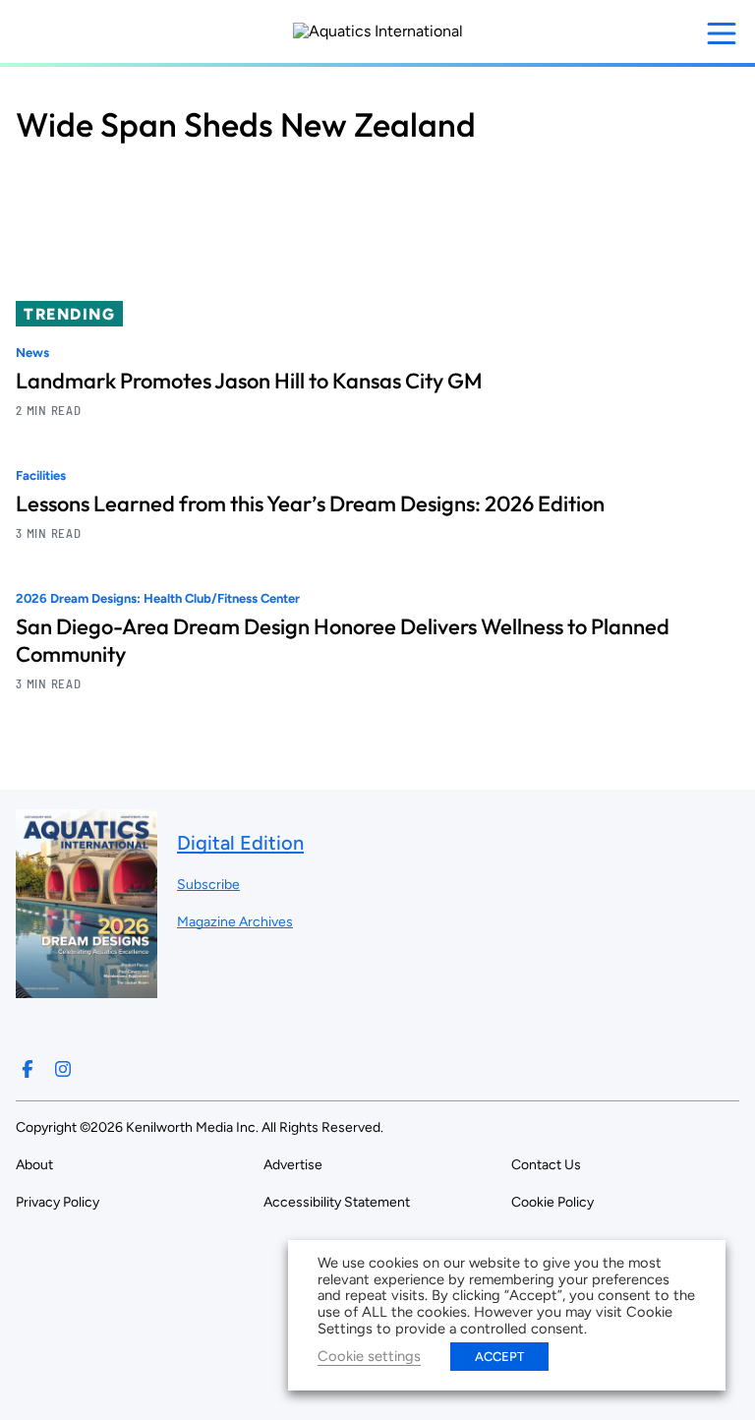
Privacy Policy (57, 1202)
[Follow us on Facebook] (27, 1069)
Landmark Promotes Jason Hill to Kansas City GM (249, 380)
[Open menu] (721, 33)
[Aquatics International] (378, 31)
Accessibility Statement (336, 1202)
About (34, 1164)
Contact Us (546, 1164)
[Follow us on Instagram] (63, 1069)
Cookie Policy (552, 1202)
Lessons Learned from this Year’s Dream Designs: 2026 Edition (310, 503)
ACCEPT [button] (499, 1356)
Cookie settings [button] (369, 1356)
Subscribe (208, 884)
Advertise (292, 1164)
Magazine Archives (235, 922)
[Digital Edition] (86, 988)
